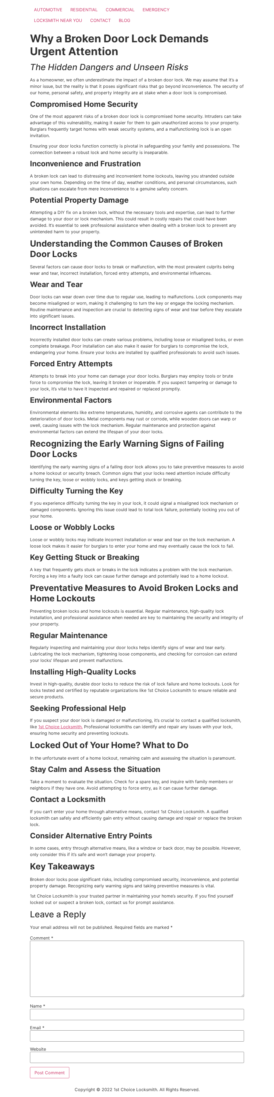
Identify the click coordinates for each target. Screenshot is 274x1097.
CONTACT (100, 20)
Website (38, 1049)
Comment (41, 938)
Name (37, 1006)
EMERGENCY (156, 9)
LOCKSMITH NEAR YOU (58, 20)
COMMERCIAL (120, 9)
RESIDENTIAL (84, 9)
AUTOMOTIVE (48, 9)
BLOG (124, 20)
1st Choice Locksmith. (60, 726)
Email (37, 1028)
